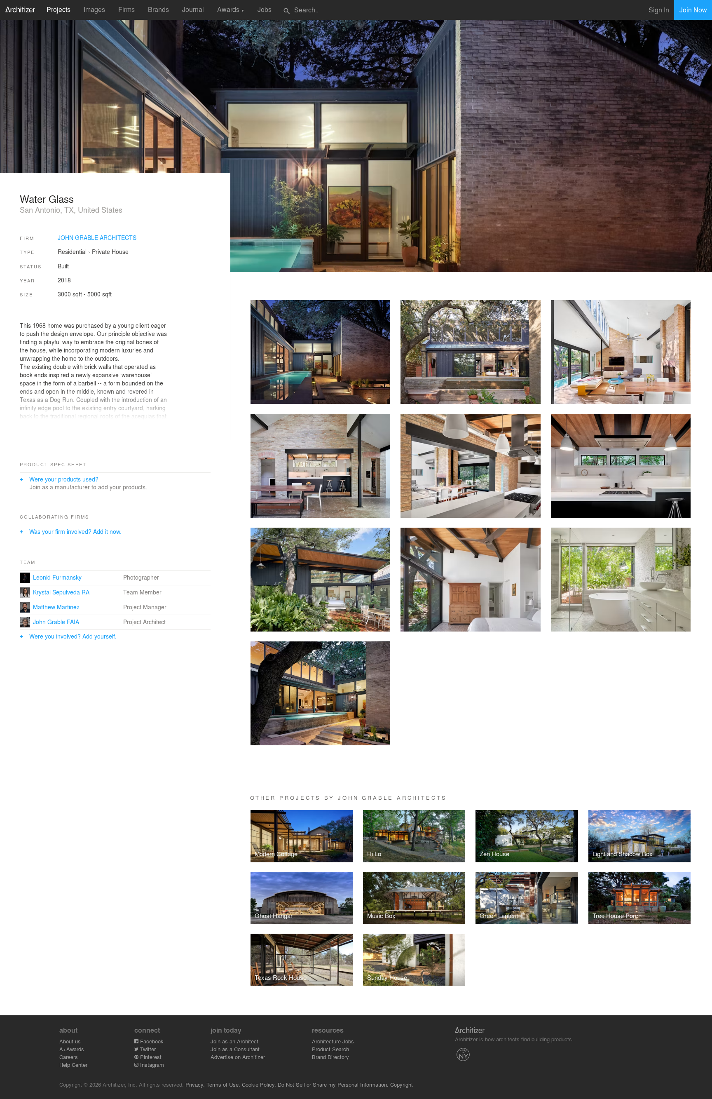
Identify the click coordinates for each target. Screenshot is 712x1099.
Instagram (151, 1064)
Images (94, 9)
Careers (68, 1057)
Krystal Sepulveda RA (61, 592)
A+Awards (71, 1049)
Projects (58, 9)
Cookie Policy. (259, 1084)
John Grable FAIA (56, 622)
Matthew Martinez (56, 607)
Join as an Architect (234, 1041)
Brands (158, 9)
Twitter (147, 1049)
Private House (110, 251)
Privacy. (195, 1084)
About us (70, 1041)
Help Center (73, 1064)
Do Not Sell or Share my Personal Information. (333, 1084)
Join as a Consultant (235, 1049)
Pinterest (150, 1057)
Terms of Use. (223, 1084)
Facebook (151, 1041)
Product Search (330, 1049)
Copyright (401, 1084)
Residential (72, 251)
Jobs (265, 9)
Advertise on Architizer (238, 1057)
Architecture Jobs (333, 1041)
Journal (193, 9)
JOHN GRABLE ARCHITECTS (97, 237)
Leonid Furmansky (57, 577)
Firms (126, 9)
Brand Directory (330, 1057)
